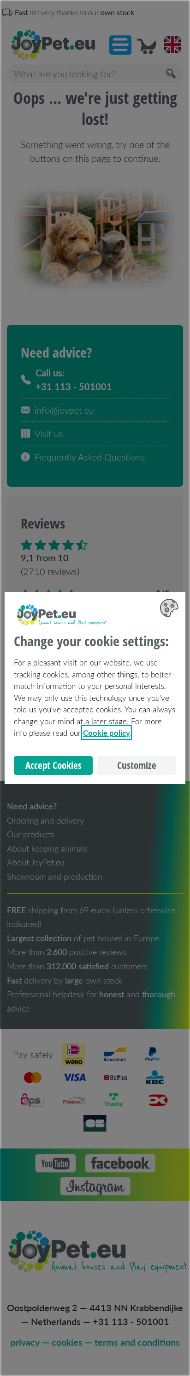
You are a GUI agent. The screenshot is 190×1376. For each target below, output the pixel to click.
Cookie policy (106, 732)
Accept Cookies (53, 765)
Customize (136, 765)
